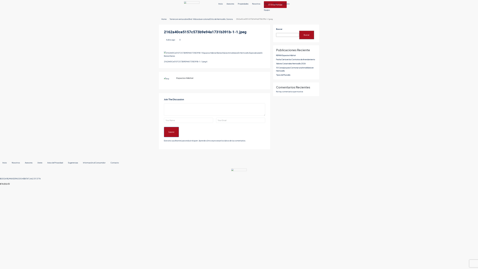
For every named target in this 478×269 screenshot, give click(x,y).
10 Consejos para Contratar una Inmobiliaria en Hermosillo (295, 69)
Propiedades (243, 4)
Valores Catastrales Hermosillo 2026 (291, 63)
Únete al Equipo (267, 7)
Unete (39, 163)
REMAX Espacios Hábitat (286, 55)
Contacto (285, 4)
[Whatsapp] (7, 184)
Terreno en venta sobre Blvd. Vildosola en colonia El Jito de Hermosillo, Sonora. (201, 19)
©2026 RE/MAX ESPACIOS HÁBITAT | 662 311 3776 (20, 178)
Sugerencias (73, 163)
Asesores (230, 4)
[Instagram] (5, 184)
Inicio (220, 4)
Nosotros (256, 4)
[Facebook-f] (1, 184)
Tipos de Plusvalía (283, 75)
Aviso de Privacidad (55, 163)
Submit (171, 132)
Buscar (279, 29)
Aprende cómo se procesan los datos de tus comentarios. (222, 140)
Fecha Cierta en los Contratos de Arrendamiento (295, 59)
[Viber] (9, 184)
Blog (276, 4)
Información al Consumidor (94, 163)
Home (164, 19)
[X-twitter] (3, 184)
